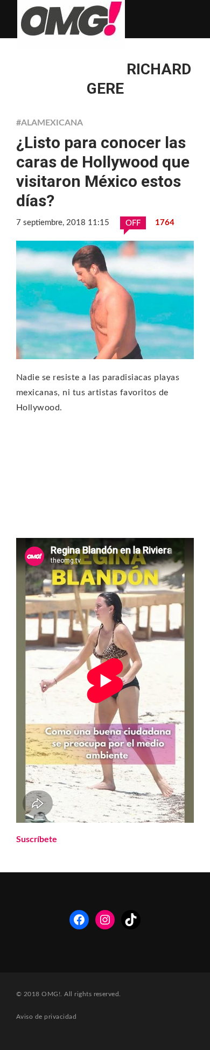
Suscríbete (36, 839)
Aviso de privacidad (46, 1016)
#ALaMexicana (49, 122)
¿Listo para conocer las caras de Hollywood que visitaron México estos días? (103, 171)
